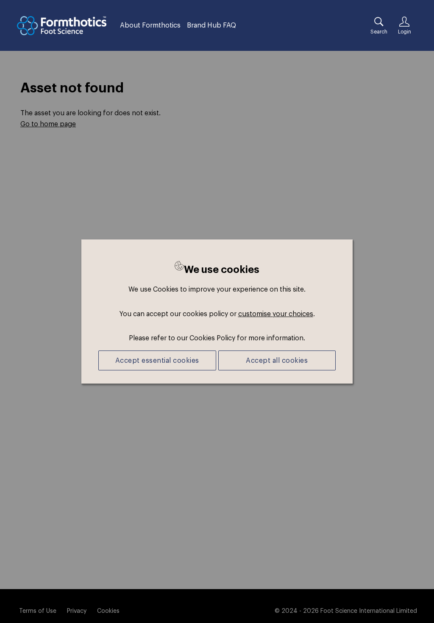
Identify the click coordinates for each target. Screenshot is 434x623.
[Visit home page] (61, 25)
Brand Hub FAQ (211, 25)
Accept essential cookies (157, 360)
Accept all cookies (277, 360)
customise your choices (275, 313)
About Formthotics (150, 25)
